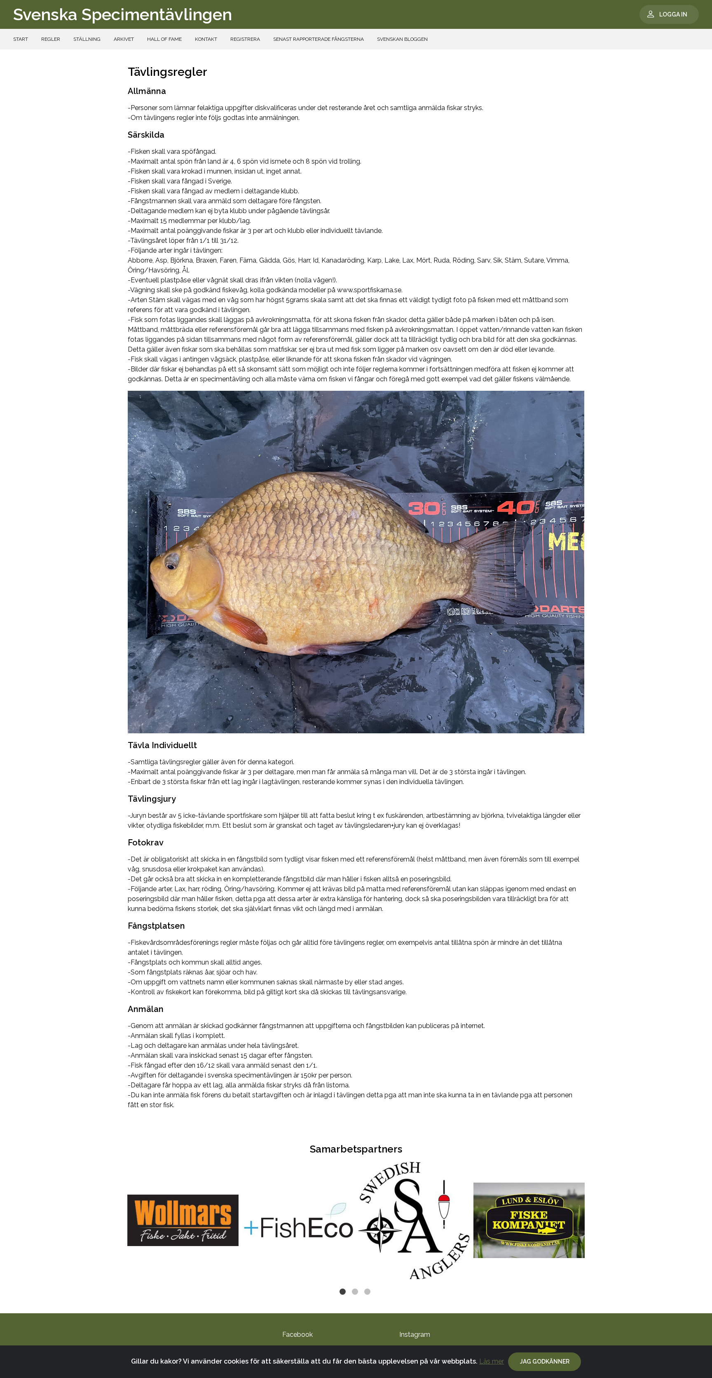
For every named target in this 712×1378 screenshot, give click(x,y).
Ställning (87, 39)
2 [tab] (356, 1293)
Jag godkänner (544, 1361)
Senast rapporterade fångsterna (318, 39)
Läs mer (491, 1361)
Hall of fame (164, 39)
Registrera (245, 39)
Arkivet (124, 39)
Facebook (297, 1334)
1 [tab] (344, 1293)
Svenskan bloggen (402, 39)
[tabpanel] (183, 1220)
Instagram (414, 1334)
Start (20, 39)
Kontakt (206, 39)
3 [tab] (368, 1293)
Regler (50, 39)
